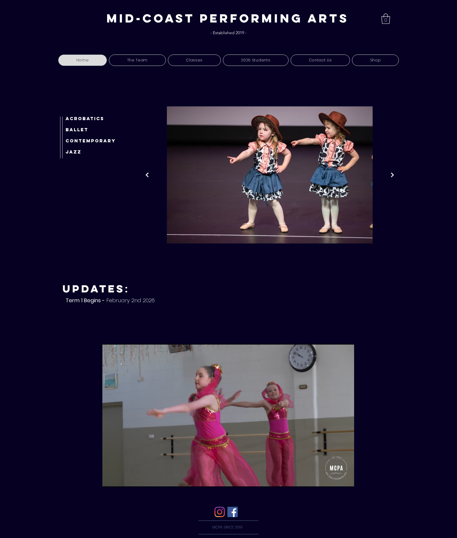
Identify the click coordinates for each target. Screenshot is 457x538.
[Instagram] (219, 512)
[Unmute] (118, 479)
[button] (385, 18)
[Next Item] (392, 175)
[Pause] (109, 479)
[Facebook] (232, 512)
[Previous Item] (147, 175)
